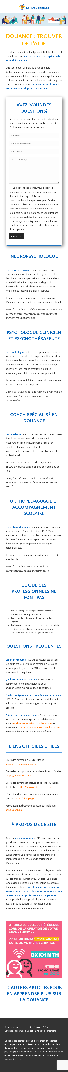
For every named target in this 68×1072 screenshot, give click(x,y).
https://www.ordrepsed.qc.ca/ (35, 787)
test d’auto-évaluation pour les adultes (32, 723)
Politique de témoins (46, 1031)
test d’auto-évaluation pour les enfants (40, 727)
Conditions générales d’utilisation (20, 1031)
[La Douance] (34, 7)
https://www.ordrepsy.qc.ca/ (21, 764)
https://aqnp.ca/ (14, 810)
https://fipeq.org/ (25, 798)
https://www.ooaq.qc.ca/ (20, 775)
